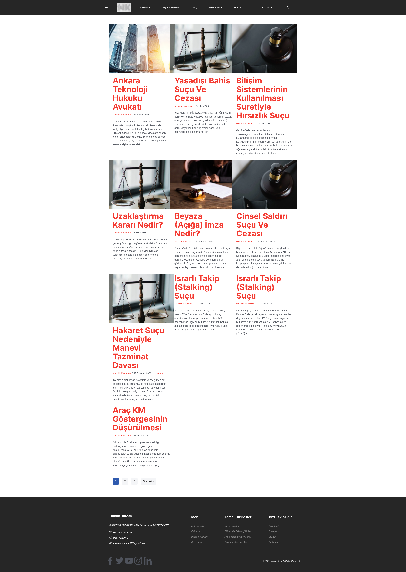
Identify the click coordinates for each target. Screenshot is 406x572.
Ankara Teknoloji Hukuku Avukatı (130, 93)
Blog (195, 7)
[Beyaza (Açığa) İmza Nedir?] (203, 184)
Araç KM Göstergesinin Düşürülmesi (140, 418)
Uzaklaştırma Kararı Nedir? (138, 220)
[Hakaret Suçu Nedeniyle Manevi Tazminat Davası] (141, 298)
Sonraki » (148, 481)
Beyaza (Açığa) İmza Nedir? (199, 224)
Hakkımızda (215, 7)
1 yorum (158, 373)
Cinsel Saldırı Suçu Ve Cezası (262, 224)
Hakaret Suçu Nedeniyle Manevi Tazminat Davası (139, 348)
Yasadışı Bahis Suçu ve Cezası (202, 89)
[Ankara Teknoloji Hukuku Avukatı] (141, 48)
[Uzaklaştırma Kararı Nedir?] (141, 184)
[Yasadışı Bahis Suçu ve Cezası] (203, 48)
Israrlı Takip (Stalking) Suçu (196, 287)
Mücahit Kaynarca (122, 114)
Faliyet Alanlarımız (171, 7)
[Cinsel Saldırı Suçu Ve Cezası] (264, 184)
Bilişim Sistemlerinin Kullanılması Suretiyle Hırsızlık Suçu (262, 98)
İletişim (237, 7)
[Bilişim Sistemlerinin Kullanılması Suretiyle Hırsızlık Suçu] (264, 48)
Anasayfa (145, 7)
